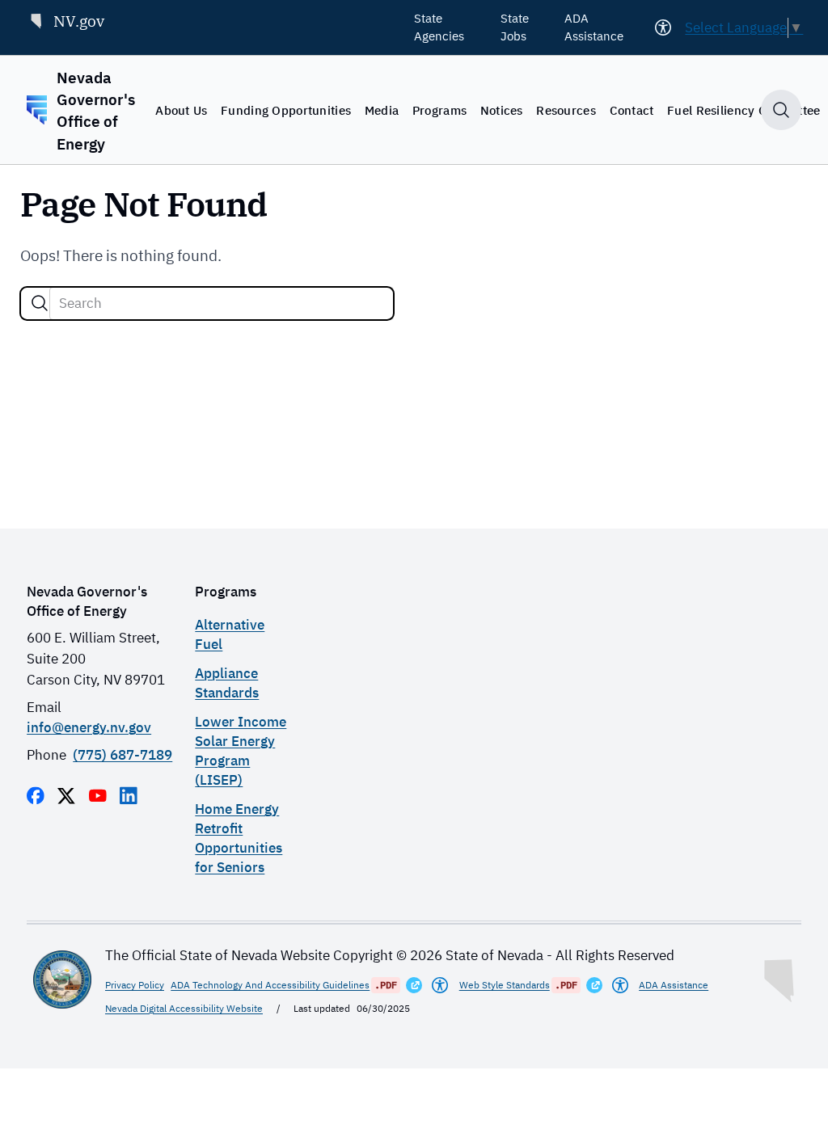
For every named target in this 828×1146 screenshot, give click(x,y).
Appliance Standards (227, 683)
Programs (439, 110)
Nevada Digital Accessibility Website (184, 1007)
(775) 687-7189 (122, 754)
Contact (632, 110)
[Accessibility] (663, 27)
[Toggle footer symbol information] (780, 977)
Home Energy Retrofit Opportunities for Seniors (238, 837)
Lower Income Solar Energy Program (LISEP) (240, 750)
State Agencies (439, 27)
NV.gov (78, 21)
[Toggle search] (781, 110)
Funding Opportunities (286, 110)
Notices (501, 110)
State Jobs (515, 27)
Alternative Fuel (229, 634)
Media (382, 110)
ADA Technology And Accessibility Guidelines (270, 984)
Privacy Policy (134, 984)
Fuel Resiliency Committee (743, 110)
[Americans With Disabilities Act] (440, 985)
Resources (566, 110)
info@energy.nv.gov (89, 727)
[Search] (39, 303)
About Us (181, 110)
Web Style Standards (504, 984)
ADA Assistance (593, 27)
